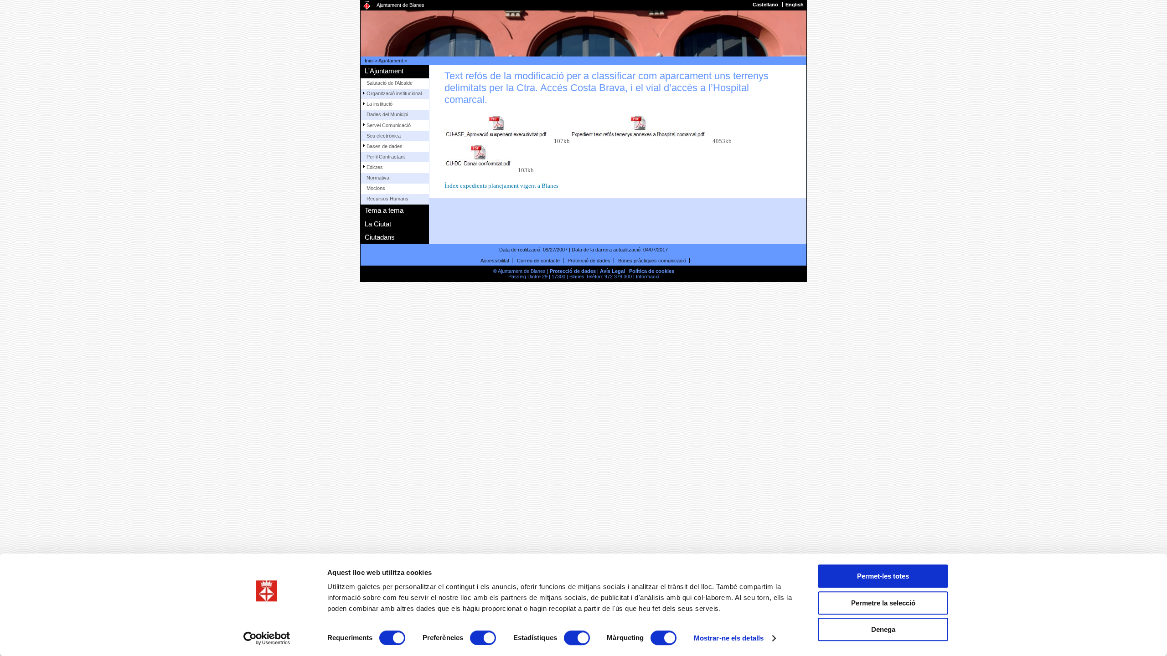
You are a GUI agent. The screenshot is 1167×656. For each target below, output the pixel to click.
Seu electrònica (384, 135)
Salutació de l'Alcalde (390, 83)
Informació (647, 276)
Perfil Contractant (386, 156)
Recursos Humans (387, 198)
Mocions (376, 188)
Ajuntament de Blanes (400, 5)
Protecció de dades (589, 260)
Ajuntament (390, 60)
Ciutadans (380, 237)
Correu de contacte (538, 260)
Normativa (378, 177)
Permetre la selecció (883, 603)
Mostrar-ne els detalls (729, 638)
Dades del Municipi (387, 114)
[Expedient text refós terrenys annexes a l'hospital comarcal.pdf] (641, 129)
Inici (369, 60)
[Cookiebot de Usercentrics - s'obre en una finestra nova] (267, 638)
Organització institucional (394, 93)
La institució (379, 104)
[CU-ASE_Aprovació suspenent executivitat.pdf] (499, 129)
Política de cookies (651, 271)
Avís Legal (612, 271)
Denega (883, 629)
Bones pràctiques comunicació (652, 260)
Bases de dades (385, 146)
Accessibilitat (494, 260)
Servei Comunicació (389, 125)
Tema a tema (384, 210)
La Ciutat (378, 224)
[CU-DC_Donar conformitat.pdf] (481, 158)
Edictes (375, 167)
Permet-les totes (883, 576)
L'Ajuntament (384, 71)
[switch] (483, 637)
